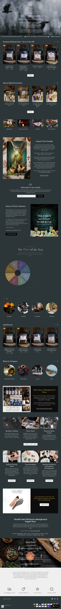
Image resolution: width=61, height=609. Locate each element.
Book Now (11, 480)
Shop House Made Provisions (44, 408)
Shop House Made (25, 30)
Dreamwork (37, 316)
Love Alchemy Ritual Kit (52, 103)
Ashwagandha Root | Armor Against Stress (51, 349)
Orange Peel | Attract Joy (37, 66)
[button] (57, 5)
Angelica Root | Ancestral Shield (37, 349)
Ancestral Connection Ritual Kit (37, 104)
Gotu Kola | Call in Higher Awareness (9, 66)
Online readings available (35, 530)
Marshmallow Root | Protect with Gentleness (52, 66)
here (18, 437)
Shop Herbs (37, 30)
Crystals (37, 379)
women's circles (41, 399)
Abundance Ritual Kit (9, 103)
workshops (48, 399)
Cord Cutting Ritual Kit (23, 103)
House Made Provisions (12, 83)
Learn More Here (11, 234)
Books (51, 379)
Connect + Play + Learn (30, 444)
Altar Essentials (23, 379)
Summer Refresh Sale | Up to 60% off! (18, 42)
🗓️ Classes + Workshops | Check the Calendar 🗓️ (23, 36)
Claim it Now (44, 504)
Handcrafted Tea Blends (9, 379)
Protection (51, 316)
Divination (23, 316)
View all (30, 75)
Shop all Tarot (44, 175)
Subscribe (40, 196)
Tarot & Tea (27, 438)
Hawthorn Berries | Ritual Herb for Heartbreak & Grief (23, 67)
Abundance (9, 316)
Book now (49, 480)
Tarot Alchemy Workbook (45, 172)
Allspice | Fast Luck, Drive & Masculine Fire (23, 349)
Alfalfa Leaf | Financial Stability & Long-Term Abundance (9, 350)
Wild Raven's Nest (8, 605)
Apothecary (8, 325)
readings (53, 398)
